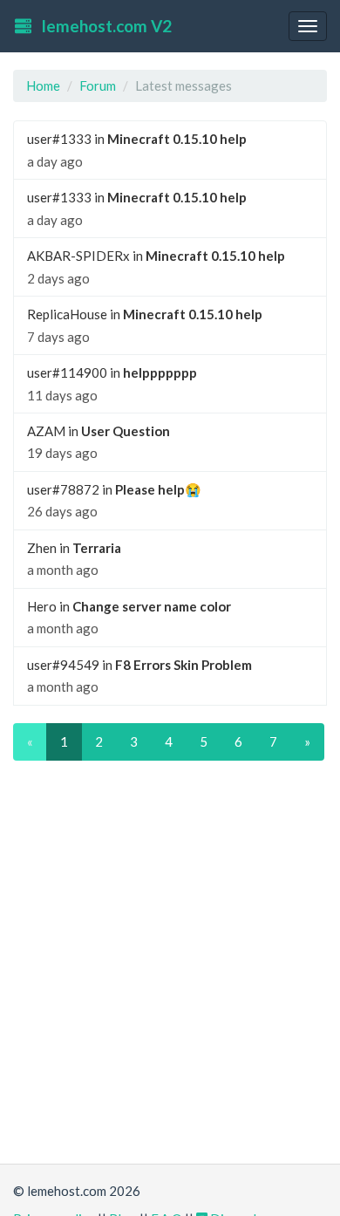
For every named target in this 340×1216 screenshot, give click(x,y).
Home (43, 85)
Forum (97, 85)
